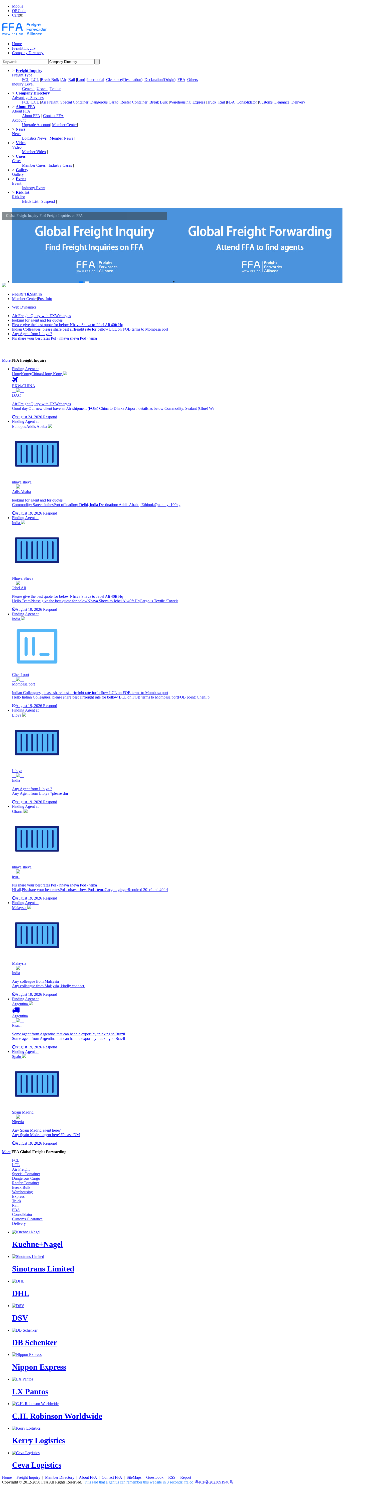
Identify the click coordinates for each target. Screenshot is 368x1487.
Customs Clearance (274, 102)
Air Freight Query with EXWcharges (41, 316)
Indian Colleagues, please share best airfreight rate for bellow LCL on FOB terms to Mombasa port (90, 329)
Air (63, 79)
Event (16, 183)
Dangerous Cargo (104, 102)
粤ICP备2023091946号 (214, 1482)
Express (199, 102)
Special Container (74, 102)
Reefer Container (133, 102)
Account (19, 120)
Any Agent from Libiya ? (32, 334)
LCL (35, 79)
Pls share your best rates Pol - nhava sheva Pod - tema (54, 338)
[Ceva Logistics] (26, 1453)
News (16, 134)
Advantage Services (28, 97)
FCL (25, 79)
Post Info (45, 298)
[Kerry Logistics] (26, 1428)
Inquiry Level (23, 84)
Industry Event (33, 188)
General (28, 88)
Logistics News (34, 138)
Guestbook (154, 1477)
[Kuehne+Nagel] (26, 1232)
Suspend (48, 201)
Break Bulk (50, 79)
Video (17, 147)
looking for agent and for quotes (37, 320)
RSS (171, 1477)
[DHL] (18, 1281)
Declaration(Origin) (159, 79)
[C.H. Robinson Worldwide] (35, 1404)
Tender (55, 88)
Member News (61, 138)
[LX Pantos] (22, 1379)
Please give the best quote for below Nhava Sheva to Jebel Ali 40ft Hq (67, 325)
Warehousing (180, 102)
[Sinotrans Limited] (28, 1256)
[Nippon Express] (27, 1354)
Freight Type (22, 75)
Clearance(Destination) (124, 79)
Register (18, 294)
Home (7, 1477)
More (6, 360)
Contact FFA (53, 116)
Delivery (298, 102)
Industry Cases (60, 165)
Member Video (34, 152)
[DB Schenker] (25, 1330)
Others (192, 79)
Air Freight (49, 102)
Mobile (17, 6)
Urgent (42, 88)
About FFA (21, 111)
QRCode (19, 11)
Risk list (18, 197)
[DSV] (18, 1306)
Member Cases (34, 165)
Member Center (64, 125)
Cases (16, 161)
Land (81, 79)
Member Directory (59, 1477)
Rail (71, 79)
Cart (15, 15)
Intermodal (95, 79)
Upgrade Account (36, 125)
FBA (181, 79)
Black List (30, 201)
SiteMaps (134, 1477)
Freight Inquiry (28, 1477)
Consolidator (247, 102)
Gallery (18, 174)
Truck (211, 102)
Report (185, 1477)
